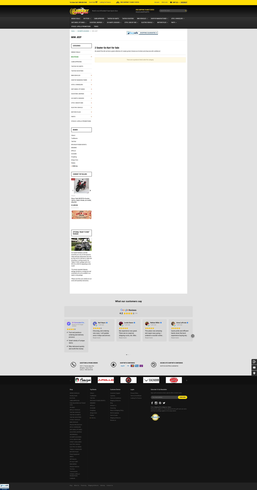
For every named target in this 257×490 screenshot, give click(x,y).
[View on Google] (95, 324)
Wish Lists (165, 2)
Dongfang (74, 157)
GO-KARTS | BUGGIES (113, 22)
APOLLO (73, 150)
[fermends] (151, 380)
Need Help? (92, 2)
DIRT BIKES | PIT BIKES (78, 22)
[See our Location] (254, 373)
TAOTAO (73, 141)
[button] (4, 487)
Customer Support (115, 393)
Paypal (122, 366)
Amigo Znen (74, 160)
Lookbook (72, 478)
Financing (113, 408)
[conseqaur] (174, 380)
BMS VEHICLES (141, 18)
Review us (113, 420)
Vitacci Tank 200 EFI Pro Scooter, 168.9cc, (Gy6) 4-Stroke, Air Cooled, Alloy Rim (81, 200)
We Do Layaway (114, 413)
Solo (141, 366)
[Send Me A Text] (254, 362)
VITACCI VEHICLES (75, 419)
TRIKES (96, 26)
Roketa (73, 163)
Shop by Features (74, 466)
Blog (111, 403)
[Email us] (254, 367)
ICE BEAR (73, 153)
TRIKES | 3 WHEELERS (76, 449)
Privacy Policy (134, 393)
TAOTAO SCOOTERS (128, 18)
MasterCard (132, 366)
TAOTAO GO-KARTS (113, 18)
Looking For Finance (105, 2)
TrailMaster (74, 138)
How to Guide (114, 415)
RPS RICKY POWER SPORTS (78, 144)
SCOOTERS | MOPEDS (96, 22)
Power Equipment (74, 454)
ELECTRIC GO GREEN (75, 447)
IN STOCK (86, 18)
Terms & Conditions (115, 398)
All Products (73, 459)
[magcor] (128, 380)
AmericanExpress (137, 366)
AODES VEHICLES (74, 393)
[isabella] (105, 380)
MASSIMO (74, 147)
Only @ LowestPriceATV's (145, 11)
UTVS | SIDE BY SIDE (130, 22)
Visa (128, 366)
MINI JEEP (94, 31)
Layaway (112, 395)
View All (75, 166)
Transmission (74, 471)
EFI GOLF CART (74, 461)
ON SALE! (72, 407)
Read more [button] (96, 338)
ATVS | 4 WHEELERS (177, 18)
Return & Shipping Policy (116, 410)
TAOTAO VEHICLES (75, 412)
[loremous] (83, 380)
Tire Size (72, 469)
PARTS (173, 22)
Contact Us (113, 405)
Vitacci (73, 135)
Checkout (184, 2)
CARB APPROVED (99, 18)
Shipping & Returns (115, 400)
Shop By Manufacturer (158, 18)
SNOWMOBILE (74, 434)
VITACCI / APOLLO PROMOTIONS (81, 26)
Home (73, 31)
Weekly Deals (75, 18)
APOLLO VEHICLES (75, 410)
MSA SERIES (73, 464)
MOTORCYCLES (161, 22)
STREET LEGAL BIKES (75, 442)
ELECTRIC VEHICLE (146, 22)
